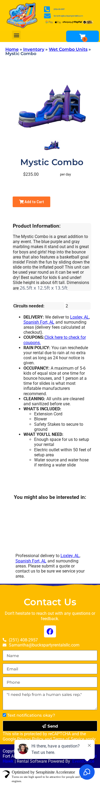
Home (12, 49)
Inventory (33, 49)
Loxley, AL (79, 317)
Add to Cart (34, 201)
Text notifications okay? (31, 715)
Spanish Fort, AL (38, 322)
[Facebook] (50, 631)
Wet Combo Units (68, 49)
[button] (16, 35)
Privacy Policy (30, 739)
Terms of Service (68, 739)
